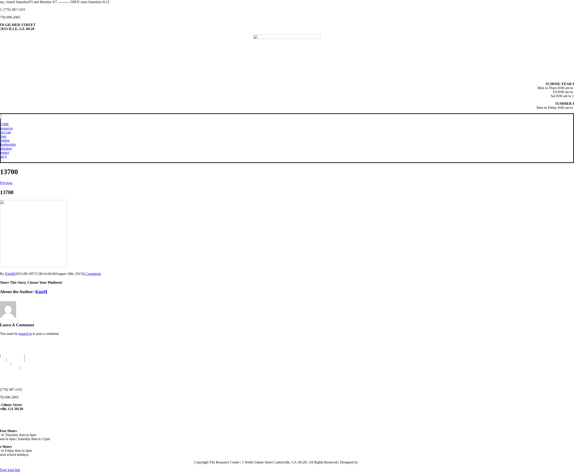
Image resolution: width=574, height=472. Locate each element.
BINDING (33, 356)
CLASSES (15, 360)
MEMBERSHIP (37, 360)
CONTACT (30, 368)
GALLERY (20, 364)
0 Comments (92, 274)
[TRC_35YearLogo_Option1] (287, 38)
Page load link (10, 470)
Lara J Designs (369, 462)
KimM (10, 274)
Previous (6, 183)
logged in (25, 334)
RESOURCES (12, 356)
